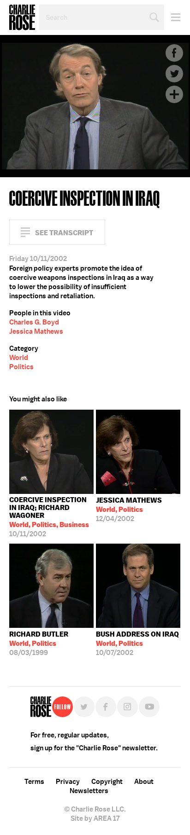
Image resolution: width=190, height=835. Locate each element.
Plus (174, 94)
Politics (21, 366)
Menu (172, 17)
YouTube (149, 706)
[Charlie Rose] (40, 706)
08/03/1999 (38, 643)
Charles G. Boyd (34, 322)
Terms (34, 781)
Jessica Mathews (36, 331)
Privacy (68, 781)
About (144, 781)
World (18, 357)
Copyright (107, 781)
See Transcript (64, 232)
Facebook (174, 53)
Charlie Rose (22, 17)
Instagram (127, 706)
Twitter (174, 73)
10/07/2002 (137, 643)
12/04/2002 (129, 509)
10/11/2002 (49, 517)
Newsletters (89, 790)
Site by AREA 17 (95, 818)
